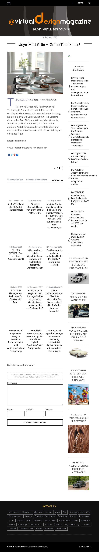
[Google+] (14, 155)
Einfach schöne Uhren (45, 516)
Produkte (85, 520)
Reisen (12, 524)
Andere (49, 512)
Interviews (84, 516)
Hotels (73, 516)
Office (75, 520)
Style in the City (72, 524)
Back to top (84, 547)
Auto (57, 512)
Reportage (22, 524)
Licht (28, 520)
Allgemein (38, 512)
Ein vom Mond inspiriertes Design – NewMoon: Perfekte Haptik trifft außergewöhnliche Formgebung (79, 87)
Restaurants (36, 524)
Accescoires (14, 512)
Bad (64, 512)
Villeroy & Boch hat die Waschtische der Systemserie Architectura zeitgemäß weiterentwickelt (35, 259)
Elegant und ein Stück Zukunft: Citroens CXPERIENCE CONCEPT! (78, 240)
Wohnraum (61, 528)
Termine (86, 524)
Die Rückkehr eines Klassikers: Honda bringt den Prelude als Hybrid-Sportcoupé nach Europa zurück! (35, 339)
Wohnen (49, 528)
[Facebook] (8, 155)
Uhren (39, 528)
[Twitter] (11, 155)
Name (10, 409)
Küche (20, 520)
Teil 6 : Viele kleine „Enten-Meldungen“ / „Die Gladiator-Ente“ (15, 296)
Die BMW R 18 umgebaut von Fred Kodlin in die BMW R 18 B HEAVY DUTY (80, 198)
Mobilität (38, 520)
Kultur (11, 520)
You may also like (15, 180)
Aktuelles (26, 512)
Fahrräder (62, 516)
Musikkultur (64, 520)
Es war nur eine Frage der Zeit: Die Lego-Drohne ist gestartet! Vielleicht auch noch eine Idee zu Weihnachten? (35, 299)
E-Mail (29, 409)
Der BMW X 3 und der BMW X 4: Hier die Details (15, 207)
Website (49, 409)
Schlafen (49, 524)
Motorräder (50, 520)
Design (28, 516)
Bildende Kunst (15, 516)
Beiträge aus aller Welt (79, 512)
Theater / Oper (26, 528)
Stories (59, 524)
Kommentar (12, 383)
